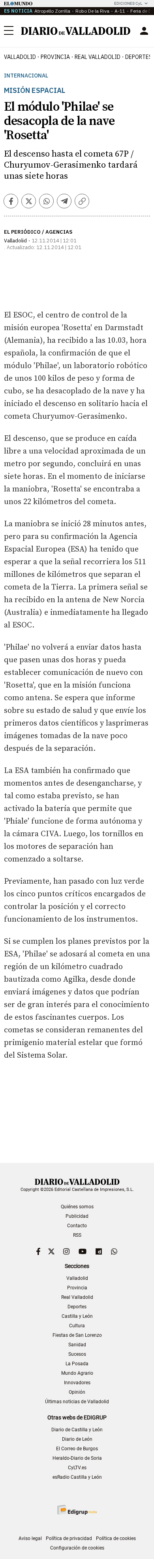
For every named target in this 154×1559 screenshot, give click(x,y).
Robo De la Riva (92, 11)
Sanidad (77, 1344)
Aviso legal (30, 1538)
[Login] (144, 31)
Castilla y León (77, 1316)
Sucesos (77, 1354)
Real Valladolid (97, 56)
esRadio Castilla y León (77, 1477)
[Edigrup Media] (77, 1510)
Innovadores (77, 1382)
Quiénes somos (77, 1206)
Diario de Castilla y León (77, 1429)
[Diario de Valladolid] (76, 31)
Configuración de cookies (77, 1548)
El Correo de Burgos (77, 1448)
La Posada (77, 1363)
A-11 (120, 11)
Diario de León (77, 1439)
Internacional (26, 75)
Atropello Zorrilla (52, 11)
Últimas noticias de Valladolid (77, 1401)
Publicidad (77, 1216)
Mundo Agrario (77, 1373)
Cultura (77, 1325)
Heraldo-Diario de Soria (77, 1458)
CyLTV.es (77, 1467)
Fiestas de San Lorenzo (77, 1335)
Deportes (77, 1307)
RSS (77, 1235)
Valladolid (20, 56)
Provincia (55, 56)
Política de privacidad (69, 1538)
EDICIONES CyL (128, 3)
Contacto (77, 1225)
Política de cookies (116, 1538)
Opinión (77, 1392)
